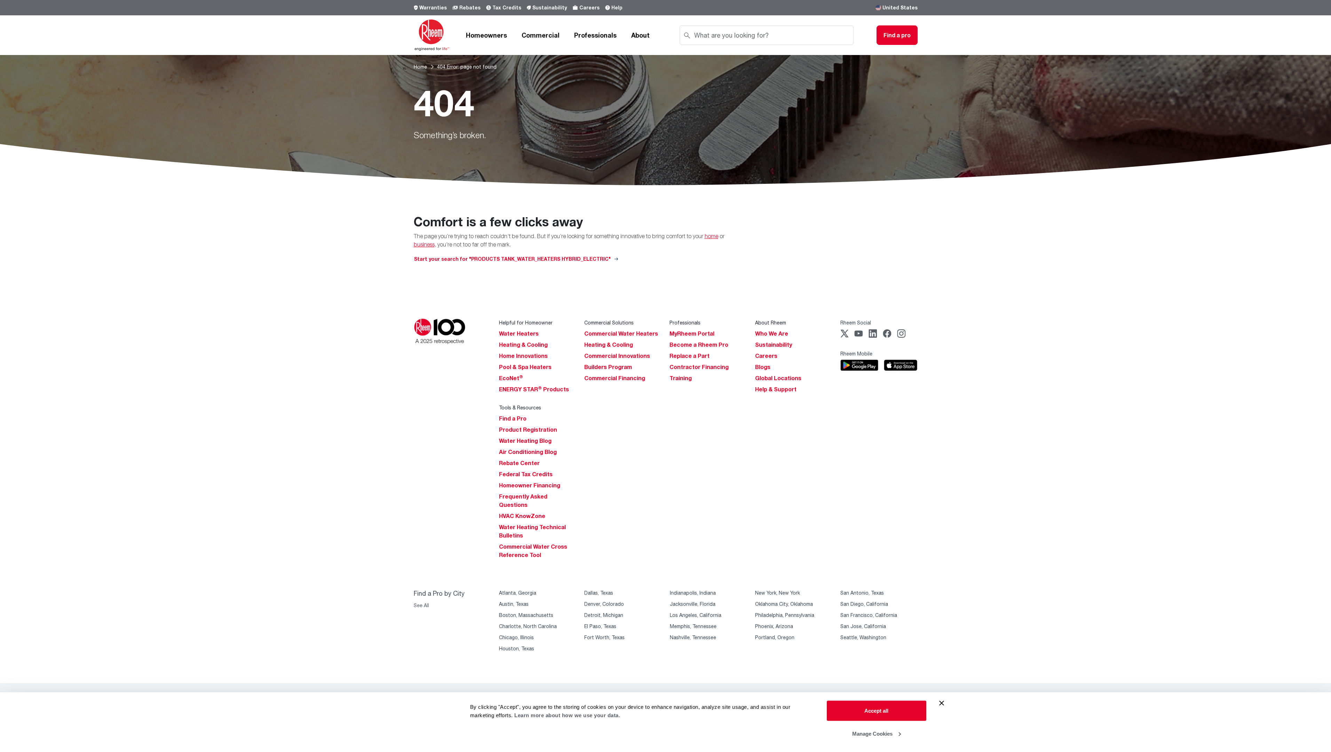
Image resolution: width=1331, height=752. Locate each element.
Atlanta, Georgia (517, 593)
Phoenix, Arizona (774, 626)
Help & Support (776, 389)
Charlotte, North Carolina (528, 626)
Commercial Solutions (609, 323)
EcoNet (511, 378)
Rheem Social (855, 323)
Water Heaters (519, 333)
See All (421, 605)
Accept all (876, 711)
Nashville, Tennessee (693, 637)
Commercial (541, 35)
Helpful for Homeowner (526, 323)
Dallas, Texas (598, 593)
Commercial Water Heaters (621, 333)
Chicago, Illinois (516, 637)
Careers (589, 7)
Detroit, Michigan (603, 615)
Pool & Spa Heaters (525, 366)
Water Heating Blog (525, 440)
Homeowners (486, 35)
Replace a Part (690, 355)
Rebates (470, 7)
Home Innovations (523, 355)
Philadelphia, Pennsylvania (784, 615)
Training (681, 378)
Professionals (595, 35)
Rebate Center (519, 463)
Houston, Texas (516, 648)
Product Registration (528, 429)
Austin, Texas (514, 604)
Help (617, 7)
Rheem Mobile (856, 354)
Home (420, 67)
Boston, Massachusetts (526, 615)
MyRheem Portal (692, 333)
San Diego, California (864, 604)
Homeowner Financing (529, 485)
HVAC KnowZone (522, 515)
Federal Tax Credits (526, 474)
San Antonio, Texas (862, 593)
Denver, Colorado (604, 604)
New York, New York (777, 593)
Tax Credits (506, 7)
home (711, 236)
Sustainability (549, 7)
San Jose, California (863, 626)
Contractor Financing (699, 366)
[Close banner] (941, 703)
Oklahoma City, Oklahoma (784, 604)
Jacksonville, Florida (692, 604)
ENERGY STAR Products (534, 389)
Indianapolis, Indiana (693, 593)
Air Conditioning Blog (528, 451)
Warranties (433, 7)
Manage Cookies (872, 733)
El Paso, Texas (600, 626)
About (640, 35)
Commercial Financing (614, 378)
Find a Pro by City (439, 593)
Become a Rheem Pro (699, 344)
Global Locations (778, 378)
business (424, 244)
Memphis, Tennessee (693, 626)
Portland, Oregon (774, 637)
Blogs (762, 366)
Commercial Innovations (617, 355)
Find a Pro (512, 418)
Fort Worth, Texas (604, 637)
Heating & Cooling (523, 344)
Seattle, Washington (863, 637)
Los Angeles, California (695, 615)
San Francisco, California (868, 615)
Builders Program (608, 366)
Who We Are (771, 333)
